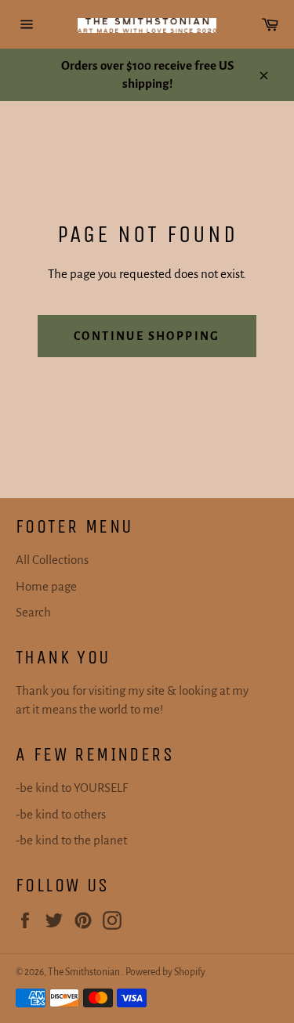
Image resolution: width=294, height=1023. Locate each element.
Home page (46, 586)
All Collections (52, 559)
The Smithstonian (85, 972)
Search (33, 612)
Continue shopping (147, 336)
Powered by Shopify (165, 972)
